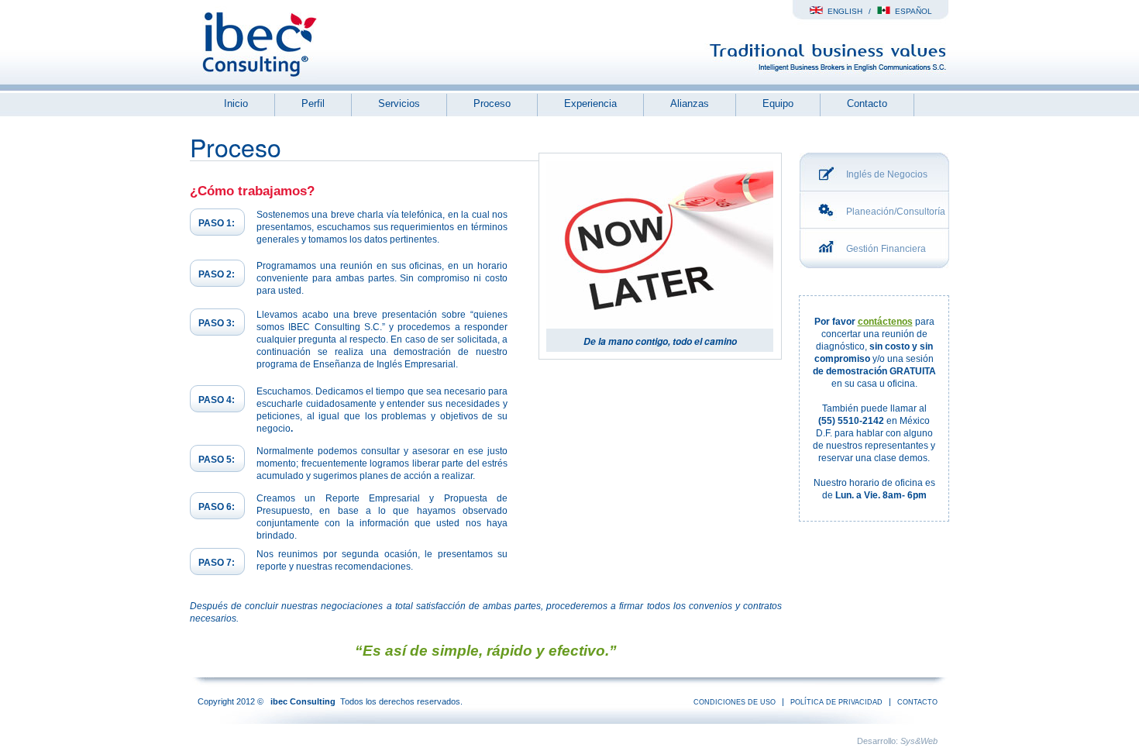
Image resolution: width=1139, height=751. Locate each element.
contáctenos (885, 321)
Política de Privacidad (836, 702)
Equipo (777, 103)
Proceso (492, 103)
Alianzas (689, 103)
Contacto (867, 103)
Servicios (399, 103)
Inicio (236, 103)
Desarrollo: (897, 741)
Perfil (313, 103)
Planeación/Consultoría (895, 211)
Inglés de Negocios (886, 174)
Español (911, 11)
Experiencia (590, 103)
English (842, 11)
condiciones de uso (734, 702)
